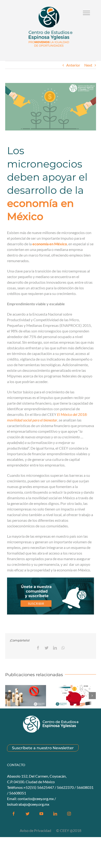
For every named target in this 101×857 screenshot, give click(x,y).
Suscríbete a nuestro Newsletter (43, 748)
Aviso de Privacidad (36, 830)
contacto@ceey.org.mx (36, 798)
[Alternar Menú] (86, 13)
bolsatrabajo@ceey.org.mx (28, 804)
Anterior (73, 65)
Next (88, 65)
